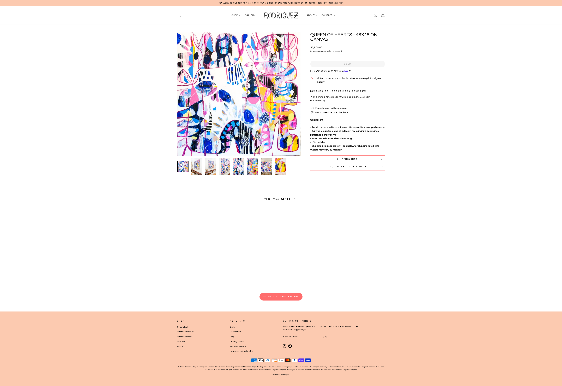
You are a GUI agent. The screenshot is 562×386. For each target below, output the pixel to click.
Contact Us (235, 332)
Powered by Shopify (281, 375)
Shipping (314, 51)
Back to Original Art (283, 297)
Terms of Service (238, 346)
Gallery (250, 15)
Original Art (182, 327)
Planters (181, 342)
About (311, 15)
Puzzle (180, 346)
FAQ (232, 337)
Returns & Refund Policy (241, 351)
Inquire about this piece (348, 167)
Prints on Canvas (185, 332)
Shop (235, 15)
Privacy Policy (237, 342)
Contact (327, 15)
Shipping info (347, 159)
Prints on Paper (184, 337)
